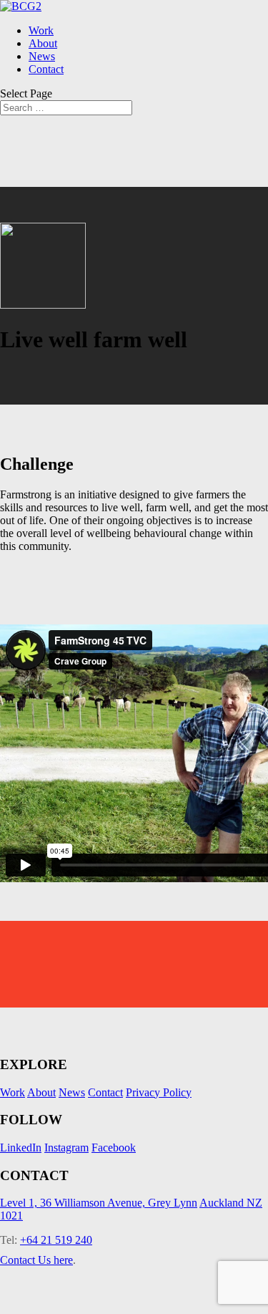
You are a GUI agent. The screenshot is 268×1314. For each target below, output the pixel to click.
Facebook (113, 1147)
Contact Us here (36, 1260)
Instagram (66, 1147)
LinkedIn (20, 1147)
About (43, 43)
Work (41, 30)
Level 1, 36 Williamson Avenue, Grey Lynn (98, 1203)
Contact (46, 69)
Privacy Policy (159, 1092)
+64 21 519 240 (56, 1240)
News (42, 56)
